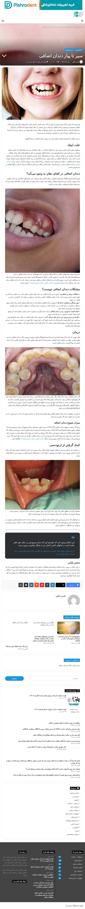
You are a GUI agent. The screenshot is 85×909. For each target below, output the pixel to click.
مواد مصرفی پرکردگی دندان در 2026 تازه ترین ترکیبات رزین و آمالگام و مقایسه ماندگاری (51, 729)
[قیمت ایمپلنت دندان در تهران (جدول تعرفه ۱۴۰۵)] (74, 714)
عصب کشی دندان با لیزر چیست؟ (32, 439)
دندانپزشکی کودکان (72, 820)
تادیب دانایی (75, 62)
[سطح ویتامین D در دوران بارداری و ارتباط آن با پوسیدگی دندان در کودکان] (68, 627)
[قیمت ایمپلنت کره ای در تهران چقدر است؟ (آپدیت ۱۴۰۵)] (74, 700)
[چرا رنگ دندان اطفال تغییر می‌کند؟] (16, 632)
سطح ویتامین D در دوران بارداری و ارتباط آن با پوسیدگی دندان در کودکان (69, 638)
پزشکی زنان (75, 807)
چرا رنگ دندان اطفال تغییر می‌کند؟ (17, 646)
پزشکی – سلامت (73, 803)
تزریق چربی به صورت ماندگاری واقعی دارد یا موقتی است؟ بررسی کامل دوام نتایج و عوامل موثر (49, 741)
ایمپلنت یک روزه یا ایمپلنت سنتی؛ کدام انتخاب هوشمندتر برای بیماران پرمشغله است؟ (53, 769)
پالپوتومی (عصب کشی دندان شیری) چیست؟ (44, 283)
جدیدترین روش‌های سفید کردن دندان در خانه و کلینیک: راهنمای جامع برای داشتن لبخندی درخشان (43, 638)
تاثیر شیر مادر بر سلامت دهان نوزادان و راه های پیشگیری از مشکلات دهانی (56, 735)
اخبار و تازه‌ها (74, 793)
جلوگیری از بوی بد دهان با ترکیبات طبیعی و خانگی (64, 723)
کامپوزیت (75, 827)
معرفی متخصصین (73, 834)
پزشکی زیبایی (74, 810)
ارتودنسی (61, 27)
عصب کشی (75, 824)
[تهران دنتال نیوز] (78, 14)
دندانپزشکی (68, 27)
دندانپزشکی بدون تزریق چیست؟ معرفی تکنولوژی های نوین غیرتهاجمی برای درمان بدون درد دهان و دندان (46, 775)
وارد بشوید (62, 665)
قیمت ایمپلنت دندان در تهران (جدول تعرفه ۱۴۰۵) (50, 709)
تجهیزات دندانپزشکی (72, 814)
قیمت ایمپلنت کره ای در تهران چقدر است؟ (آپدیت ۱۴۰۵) (48, 695)
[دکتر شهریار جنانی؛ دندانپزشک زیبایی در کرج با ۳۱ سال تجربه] (74, 752)
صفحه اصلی (77, 27)
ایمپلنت (76, 800)
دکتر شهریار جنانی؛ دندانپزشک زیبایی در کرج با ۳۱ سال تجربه (46, 747)
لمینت (77, 831)
